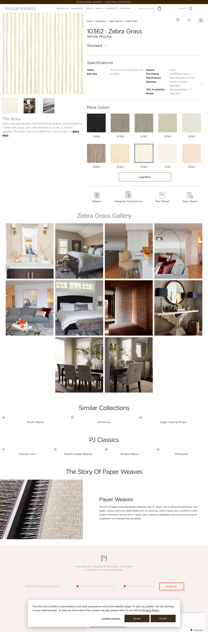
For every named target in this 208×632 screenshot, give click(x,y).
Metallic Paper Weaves (78, 454)
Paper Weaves (116, 21)
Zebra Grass (131, 21)
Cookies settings (111, 618)
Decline (163, 618)
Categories (101, 21)
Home (89, 21)
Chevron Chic (26, 454)
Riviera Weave (130, 454)
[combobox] (196, 630)
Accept (137, 618)
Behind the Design (139, 586)
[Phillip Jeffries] (20, 9)
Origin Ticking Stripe (172, 422)
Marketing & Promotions (97, 586)
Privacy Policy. (151, 610)
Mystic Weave (35, 422)
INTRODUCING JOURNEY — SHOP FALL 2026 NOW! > (104, 2)
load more (145, 177)
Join (151, 8)
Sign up (171, 586)
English (198, 630)
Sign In (143, 8)
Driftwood (104, 422)
